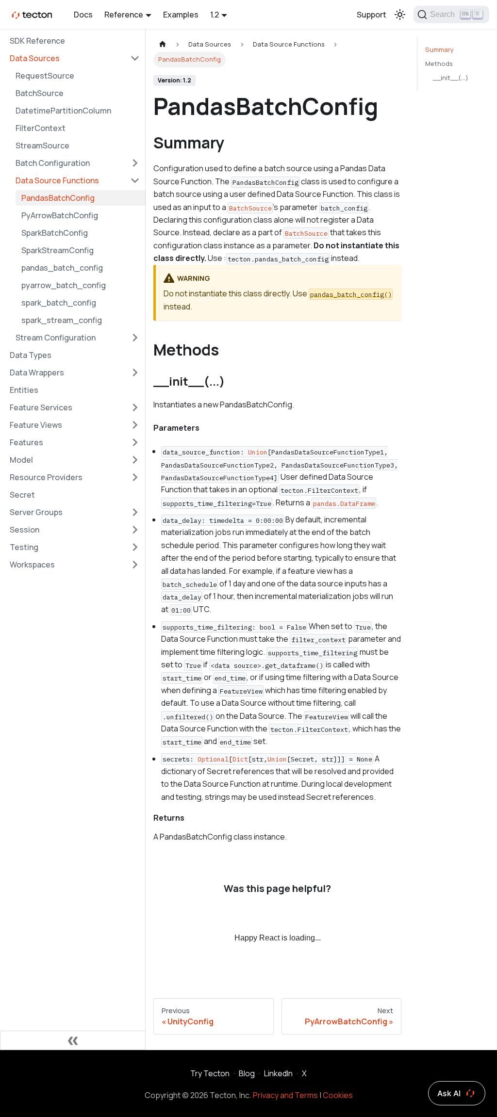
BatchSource (40, 93)
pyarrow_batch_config (63, 285)
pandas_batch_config (62, 267)
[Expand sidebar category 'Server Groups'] (135, 512)
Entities (24, 390)
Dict (240, 759)
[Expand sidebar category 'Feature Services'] (135, 407)
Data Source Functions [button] (57, 180)
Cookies (338, 1095)
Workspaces (32, 564)
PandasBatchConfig (58, 198)
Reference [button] (123, 14)
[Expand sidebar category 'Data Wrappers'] (135, 372)
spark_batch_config (58, 302)
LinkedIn (278, 1073)
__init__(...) (450, 77)
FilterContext (41, 128)
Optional (213, 759)
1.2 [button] (214, 14)
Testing (24, 547)
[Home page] (162, 44)
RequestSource (45, 75)
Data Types (30, 355)
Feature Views (36, 425)
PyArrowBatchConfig (59, 215)
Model (21, 459)
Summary (439, 49)
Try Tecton (210, 1073)
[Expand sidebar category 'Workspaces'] (135, 564)
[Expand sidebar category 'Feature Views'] (135, 425)
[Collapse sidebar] (73, 1040)
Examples (181, 14)
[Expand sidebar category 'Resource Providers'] (135, 477)
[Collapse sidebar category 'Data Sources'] (135, 58)
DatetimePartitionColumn (63, 110)
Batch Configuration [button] (53, 163)
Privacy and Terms (285, 1095)
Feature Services (41, 407)
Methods (439, 63)
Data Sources (35, 58)
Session (24, 529)
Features (26, 442)
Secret (22, 494)
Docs (83, 14)
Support (371, 14)
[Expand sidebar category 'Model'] (135, 460)
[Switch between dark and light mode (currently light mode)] (400, 14)
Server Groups (36, 512)
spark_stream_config (61, 320)
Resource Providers (46, 477)
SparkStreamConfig (57, 250)
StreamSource (42, 145)
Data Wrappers (37, 372)
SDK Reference (37, 40)
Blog (247, 1073)
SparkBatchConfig (54, 232)
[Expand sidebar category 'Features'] (135, 442)
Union (257, 452)
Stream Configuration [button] (56, 337)
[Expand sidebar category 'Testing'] (135, 547)
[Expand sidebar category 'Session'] (135, 529)
